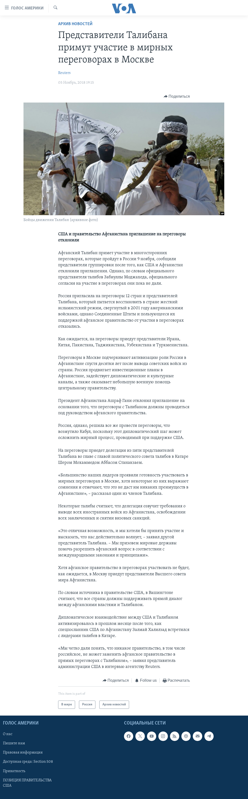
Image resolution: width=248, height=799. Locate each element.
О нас (7, 734)
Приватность (14, 771)
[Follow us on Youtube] (151, 736)
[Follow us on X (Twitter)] (140, 736)
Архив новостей (75, 24)
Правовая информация (23, 753)
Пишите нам (14, 744)
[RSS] (174, 736)
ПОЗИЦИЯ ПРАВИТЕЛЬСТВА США (27, 783)
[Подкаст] (186, 736)
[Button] (177, 96)
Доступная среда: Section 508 (28, 762)
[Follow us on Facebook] (128, 736)
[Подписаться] (197, 736)
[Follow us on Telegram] (209, 736)
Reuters (64, 73)
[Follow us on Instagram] (163, 736)
